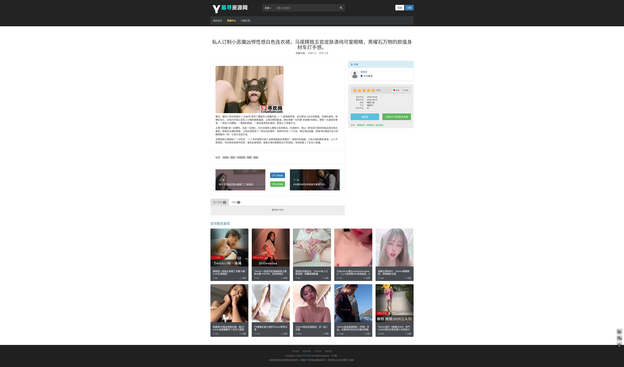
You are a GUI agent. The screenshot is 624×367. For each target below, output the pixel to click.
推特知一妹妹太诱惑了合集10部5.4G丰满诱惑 (229, 272)
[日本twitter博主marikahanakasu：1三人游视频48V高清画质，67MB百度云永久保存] (353, 248)
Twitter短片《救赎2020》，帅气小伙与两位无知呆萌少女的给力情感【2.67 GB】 (394, 329)
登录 (399, 7)
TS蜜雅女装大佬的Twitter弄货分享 (270, 328)
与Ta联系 (368, 75)
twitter (225, 157)
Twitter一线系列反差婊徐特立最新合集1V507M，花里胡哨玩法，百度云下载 (270, 273)
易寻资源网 (306, 355)
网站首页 (217, 20)
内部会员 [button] (370, 125)
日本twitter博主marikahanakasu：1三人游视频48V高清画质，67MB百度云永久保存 (353, 273)
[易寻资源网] (231, 8)
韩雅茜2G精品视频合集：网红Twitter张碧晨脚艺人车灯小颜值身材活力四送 (229, 329)
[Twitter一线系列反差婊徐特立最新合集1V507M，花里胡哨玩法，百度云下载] (271, 248)
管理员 (363, 71)
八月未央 (241, 157)
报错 (406, 90)
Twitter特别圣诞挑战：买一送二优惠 (311, 328)
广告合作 (317, 351)
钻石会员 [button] (380, 125)
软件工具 (323, 53)
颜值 (249, 157)
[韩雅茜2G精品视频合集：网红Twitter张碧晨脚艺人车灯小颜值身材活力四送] (229, 303)
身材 (256, 157)
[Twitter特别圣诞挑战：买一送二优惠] (312, 303)
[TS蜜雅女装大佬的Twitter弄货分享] (271, 303)
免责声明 (307, 351)
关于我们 (296, 351)
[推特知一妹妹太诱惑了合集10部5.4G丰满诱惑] (229, 248)
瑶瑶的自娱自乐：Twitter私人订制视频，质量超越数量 (311, 272)
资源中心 (231, 20)
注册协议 (328, 351)
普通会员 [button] (361, 125)
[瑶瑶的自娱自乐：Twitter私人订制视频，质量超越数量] (312, 248)
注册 (409, 7)
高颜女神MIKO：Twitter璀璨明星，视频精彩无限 (394, 272)
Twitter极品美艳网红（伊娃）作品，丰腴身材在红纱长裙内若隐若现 (353, 329)
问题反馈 (245, 20)
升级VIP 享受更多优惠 (396, 116)
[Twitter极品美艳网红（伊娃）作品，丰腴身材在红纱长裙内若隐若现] (353, 303)
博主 (233, 157)
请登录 (364, 116)
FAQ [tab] (235, 202)
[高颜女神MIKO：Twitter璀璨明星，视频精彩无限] (395, 248)
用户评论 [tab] (219, 202)
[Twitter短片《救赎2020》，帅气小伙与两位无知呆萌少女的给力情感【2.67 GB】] (395, 303)
